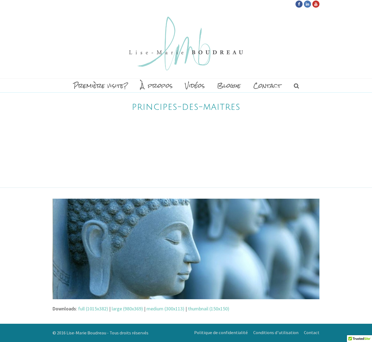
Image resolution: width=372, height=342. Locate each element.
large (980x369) (127, 308)
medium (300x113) (165, 308)
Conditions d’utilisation (275, 332)
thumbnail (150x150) (208, 308)
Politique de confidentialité (221, 332)
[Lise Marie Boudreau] (186, 43)
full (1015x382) (93, 308)
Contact (311, 332)
